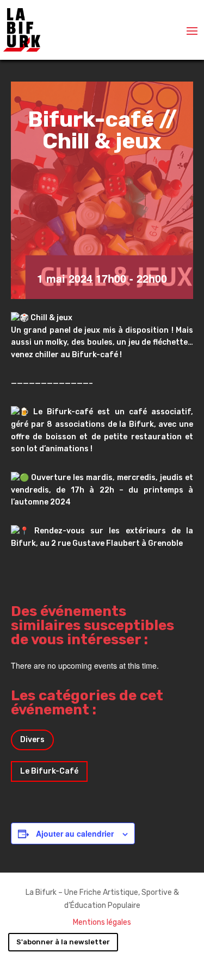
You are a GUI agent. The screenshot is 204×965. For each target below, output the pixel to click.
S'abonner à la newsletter (63, 942)
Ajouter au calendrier (75, 833)
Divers (32, 739)
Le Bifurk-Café (49, 771)
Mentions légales (102, 922)
